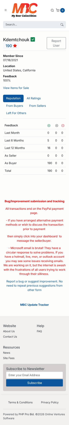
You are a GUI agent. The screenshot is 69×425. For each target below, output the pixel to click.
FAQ (39, 331)
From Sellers (37, 106)
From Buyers (14, 106)
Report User (56, 43)
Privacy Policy (49, 402)
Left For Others (16, 113)
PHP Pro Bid (26, 414)
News (6, 352)
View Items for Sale (16, 88)
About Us (9, 331)
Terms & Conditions (20, 402)
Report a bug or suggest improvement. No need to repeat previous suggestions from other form (34, 285)
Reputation (13, 98)
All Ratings (34, 98)
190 (9, 46)
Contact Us (10, 336)
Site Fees (9, 358)
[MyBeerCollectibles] (25, 10)
